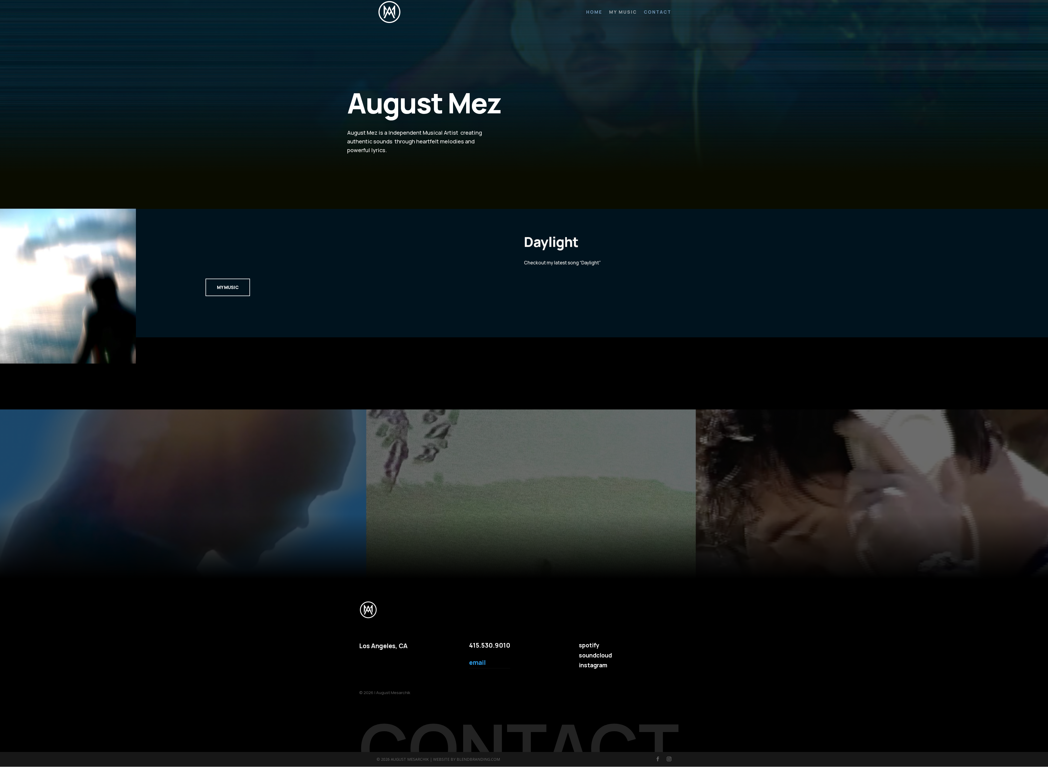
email (477, 662)
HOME (594, 12)
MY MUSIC (623, 12)
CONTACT (657, 12)
